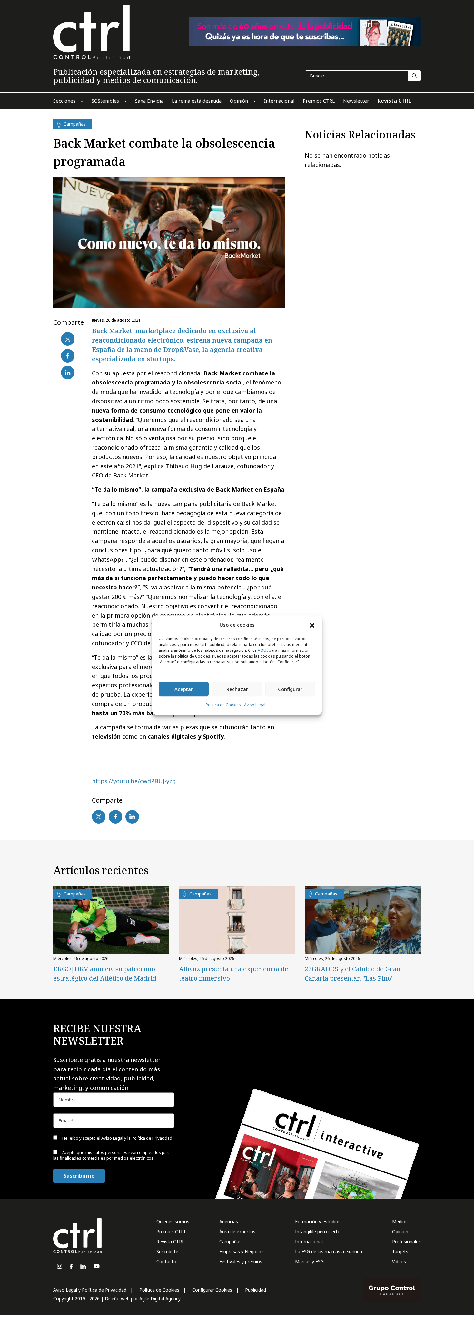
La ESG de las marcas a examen (328, 1251)
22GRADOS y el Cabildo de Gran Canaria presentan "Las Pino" (352, 974)
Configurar (290, 689)
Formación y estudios (318, 1221)
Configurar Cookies (212, 1290)
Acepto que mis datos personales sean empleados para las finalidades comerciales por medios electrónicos (112, 1155)
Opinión (400, 1231)
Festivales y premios (240, 1261)
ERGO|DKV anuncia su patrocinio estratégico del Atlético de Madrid (104, 974)
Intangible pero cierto (318, 1231)
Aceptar (183, 689)
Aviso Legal (254, 705)
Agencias (228, 1221)
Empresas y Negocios (242, 1251)
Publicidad (255, 1290)
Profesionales (406, 1241)
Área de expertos (237, 1231)
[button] (312, 625)
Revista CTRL (170, 1241)
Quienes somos (172, 1221)
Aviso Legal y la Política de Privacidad (136, 1138)
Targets (400, 1251)
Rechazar (237, 689)
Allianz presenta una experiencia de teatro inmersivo (233, 974)
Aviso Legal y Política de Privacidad (89, 1290)
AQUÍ (263, 650)
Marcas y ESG (309, 1261)
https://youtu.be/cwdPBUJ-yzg (134, 781)
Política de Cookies (223, 705)
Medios (400, 1221)
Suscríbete (167, 1251)
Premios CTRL (171, 1231)
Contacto (166, 1261)
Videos (399, 1261)
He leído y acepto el (116, 1138)
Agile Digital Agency (160, 1298)
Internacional (309, 1241)
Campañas (230, 1241)
